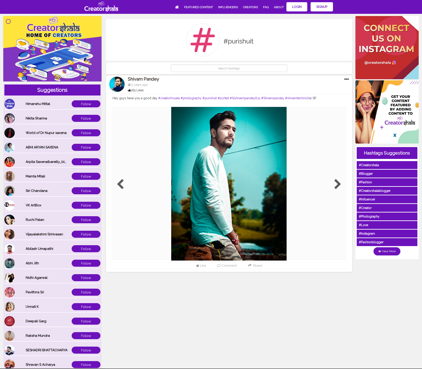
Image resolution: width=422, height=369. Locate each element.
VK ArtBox (33, 205)
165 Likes (137, 90)
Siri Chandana (36, 191)
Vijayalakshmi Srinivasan (44, 234)
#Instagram (367, 233)
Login (297, 7)
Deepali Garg (36, 321)
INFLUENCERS (228, 7)
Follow (86, 104)
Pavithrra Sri (35, 292)
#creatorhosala (169, 98)
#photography (191, 98)
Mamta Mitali (35, 176)
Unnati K (32, 307)
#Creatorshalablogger (375, 191)
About (279, 7)
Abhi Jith (32, 263)
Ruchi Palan (35, 220)
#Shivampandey (272, 98)
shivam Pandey (143, 79)
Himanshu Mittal (38, 104)
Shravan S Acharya (40, 365)
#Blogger (366, 173)
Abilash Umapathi (39, 249)
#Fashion (365, 182)
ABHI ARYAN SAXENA (42, 147)
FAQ (266, 7)
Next (338, 184)
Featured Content (198, 7)
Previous (120, 184)
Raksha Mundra (38, 336)
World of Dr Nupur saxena (46, 133)
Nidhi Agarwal (36, 278)
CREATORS (250, 7)
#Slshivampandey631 (245, 98)
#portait (223, 98)
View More (388, 251)
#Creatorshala (369, 165)
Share (257, 266)
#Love (363, 225)
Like (202, 266)
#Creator (365, 208)
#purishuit (209, 98)
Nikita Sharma (36, 118)
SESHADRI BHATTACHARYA (46, 350)
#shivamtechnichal (298, 98)
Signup (321, 7)
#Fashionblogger (371, 242)
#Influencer (367, 199)
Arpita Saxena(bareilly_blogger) (50, 162)
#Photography (369, 216)
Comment (228, 266)
